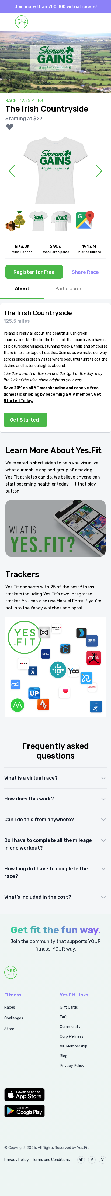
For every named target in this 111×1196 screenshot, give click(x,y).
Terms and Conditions (51, 1159)
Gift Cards (69, 1007)
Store (9, 1029)
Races (9, 1007)
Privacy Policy (72, 1065)
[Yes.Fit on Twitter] (81, 1160)
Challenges (13, 1018)
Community (70, 1027)
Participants (68, 289)
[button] (26, 1094)
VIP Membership (73, 1046)
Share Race (85, 272)
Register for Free (34, 272)
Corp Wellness (72, 1036)
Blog (63, 1056)
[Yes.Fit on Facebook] (92, 1160)
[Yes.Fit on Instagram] (102, 1160)
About (22, 289)
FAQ (63, 1017)
